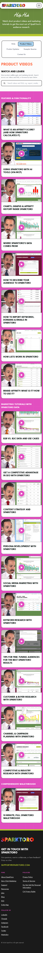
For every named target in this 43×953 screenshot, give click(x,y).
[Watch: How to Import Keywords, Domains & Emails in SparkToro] (21, 301)
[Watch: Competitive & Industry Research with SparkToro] (21, 754)
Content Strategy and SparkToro (16, 511)
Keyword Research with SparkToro (17, 621)
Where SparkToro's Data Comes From (17, 244)
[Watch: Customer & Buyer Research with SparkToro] (21, 681)
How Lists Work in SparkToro (20, 357)
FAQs (13, 44)
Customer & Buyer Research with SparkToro (19, 698)
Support (4, 885)
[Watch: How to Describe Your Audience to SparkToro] (21, 264)
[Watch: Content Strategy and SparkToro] (21, 493)
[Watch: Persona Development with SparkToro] (21, 530)
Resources (5, 889)
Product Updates (13, 49)
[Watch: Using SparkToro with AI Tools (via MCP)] (21, 153)
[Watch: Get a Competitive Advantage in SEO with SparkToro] (21, 456)
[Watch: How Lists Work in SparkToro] (21, 341)
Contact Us (21, 54)
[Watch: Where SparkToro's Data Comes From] (21, 227)
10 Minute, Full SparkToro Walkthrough (18, 816)
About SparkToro (7, 877)
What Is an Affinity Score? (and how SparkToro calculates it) (19, 133)
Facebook (4, 926)
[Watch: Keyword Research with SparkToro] (21, 604)
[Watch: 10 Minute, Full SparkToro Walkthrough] (21, 799)
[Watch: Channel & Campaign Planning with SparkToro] (21, 718)
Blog (2, 897)
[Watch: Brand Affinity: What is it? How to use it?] (21, 375)
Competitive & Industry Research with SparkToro (18, 772)
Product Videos (26, 44)
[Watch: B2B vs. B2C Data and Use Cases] (21, 422)
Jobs (2, 893)
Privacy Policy (28, 877)
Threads (4, 918)
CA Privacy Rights (29, 891)
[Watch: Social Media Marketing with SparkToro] (21, 567)
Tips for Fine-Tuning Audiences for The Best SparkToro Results (21, 660)
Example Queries (30, 49)
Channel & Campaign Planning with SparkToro (18, 735)
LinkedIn (4, 915)
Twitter (3, 930)
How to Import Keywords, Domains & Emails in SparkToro (18, 320)
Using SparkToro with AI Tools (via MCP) (17, 171)
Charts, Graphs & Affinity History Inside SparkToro (18, 207)
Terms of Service (29, 881)
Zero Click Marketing (8, 881)
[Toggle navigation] (39, 5)
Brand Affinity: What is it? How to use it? (21, 392)
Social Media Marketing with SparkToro (20, 584)
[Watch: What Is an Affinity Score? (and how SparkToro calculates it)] (21, 113)
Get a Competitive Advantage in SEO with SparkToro (20, 474)
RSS (2, 901)
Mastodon (4, 934)
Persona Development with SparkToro (19, 547)
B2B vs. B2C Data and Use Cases (21, 439)
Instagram (4, 923)
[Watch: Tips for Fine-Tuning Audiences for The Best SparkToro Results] (21, 641)
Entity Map (5, 905)
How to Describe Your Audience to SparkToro (17, 281)
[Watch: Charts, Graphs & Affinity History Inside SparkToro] (21, 190)
